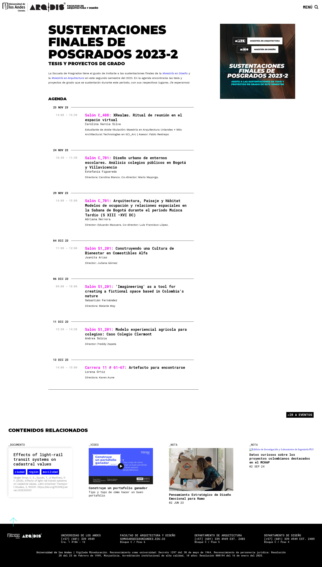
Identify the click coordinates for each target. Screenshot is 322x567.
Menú (307, 7)
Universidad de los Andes (54, 552)
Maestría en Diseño (175, 73)
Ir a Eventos (300, 415)
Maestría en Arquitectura (68, 78)
